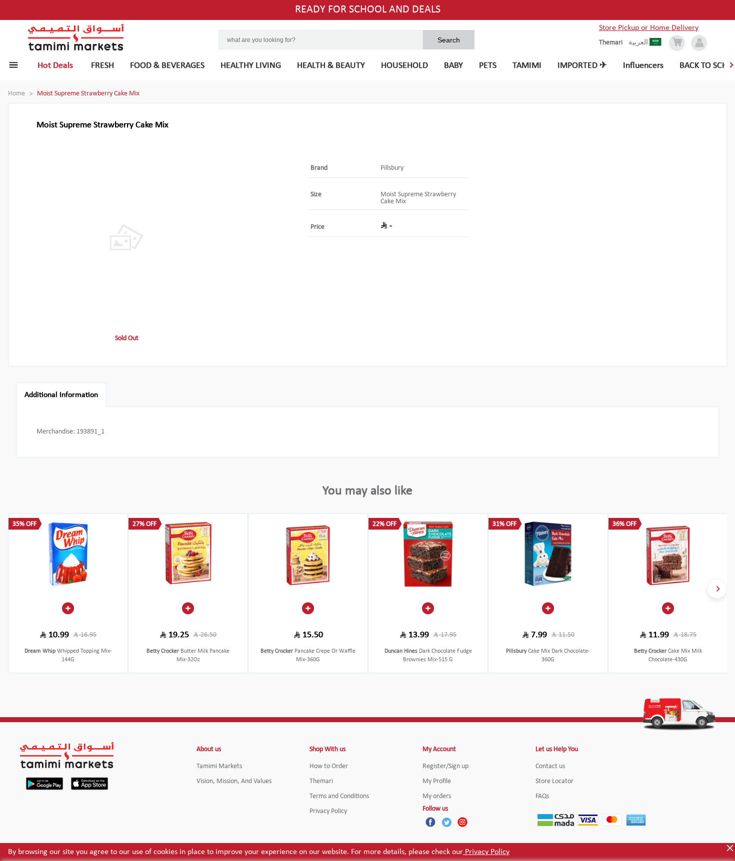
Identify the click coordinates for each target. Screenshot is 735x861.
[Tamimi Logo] (76, 37)
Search (449, 40)
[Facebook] (430, 822)
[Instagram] (462, 822)
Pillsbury (392, 168)
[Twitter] (446, 822)
